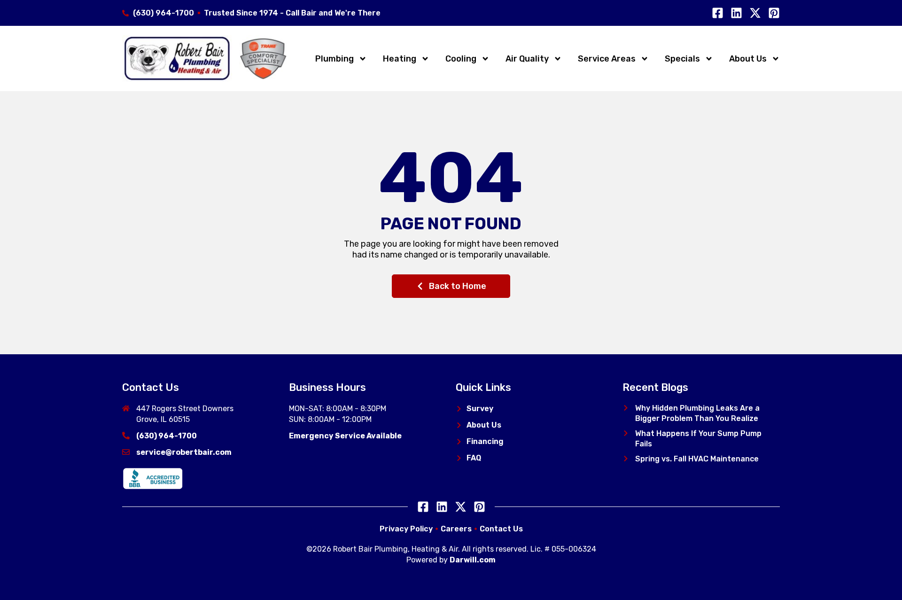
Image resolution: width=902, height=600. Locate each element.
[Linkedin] (736, 13)
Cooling (460, 58)
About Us (748, 58)
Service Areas (607, 58)
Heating (399, 58)
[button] (625, 408)
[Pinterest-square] (774, 13)
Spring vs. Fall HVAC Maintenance (697, 458)
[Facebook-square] (717, 13)
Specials (682, 58)
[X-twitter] (755, 13)
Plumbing (334, 58)
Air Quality (527, 58)
